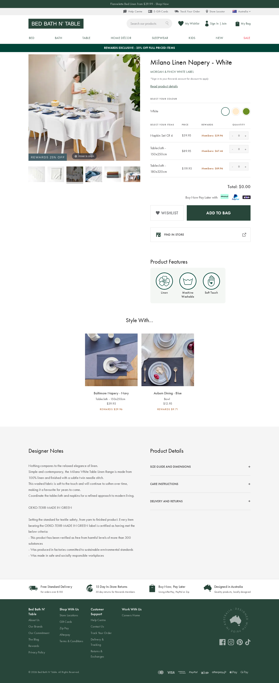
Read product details (164, 86)
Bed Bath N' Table (36, 611)
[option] (225, 111)
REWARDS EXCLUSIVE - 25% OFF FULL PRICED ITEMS (139, 48)
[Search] (167, 23)
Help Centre (135, 11)
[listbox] (200, 110)
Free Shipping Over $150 (139, 4)
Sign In (214, 23)
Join (224, 23)
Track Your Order (190, 11)
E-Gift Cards (161, 11)
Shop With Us (69, 609)
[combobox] (149, 23)
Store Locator (217, 11)
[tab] (200, 467)
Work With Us (131, 609)
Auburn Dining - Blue (168, 393)
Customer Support (97, 611)
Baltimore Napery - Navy (111, 393)
